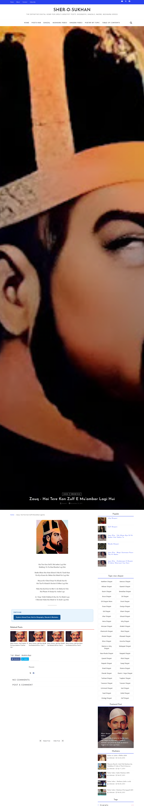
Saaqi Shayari (124, 663)
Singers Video (76, 23)
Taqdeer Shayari (125, 678)
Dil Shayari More (106, 601)
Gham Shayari (125, 611)
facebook (16, 659)
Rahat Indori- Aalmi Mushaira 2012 (118, 773)
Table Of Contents (111, 23)
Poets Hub (36, 23)
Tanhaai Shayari (106, 678)
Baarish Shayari (125, 586)
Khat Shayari (125, 631)
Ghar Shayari (106, 616)
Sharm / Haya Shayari (125, 673)
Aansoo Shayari (125, 581)
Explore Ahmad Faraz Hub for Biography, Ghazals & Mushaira (37, 617)
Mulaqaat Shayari (125, 646)
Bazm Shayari (106, 591)
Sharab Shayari (107, 673)
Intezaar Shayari (106, 626)
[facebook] (129, 2)
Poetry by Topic (92, 23)
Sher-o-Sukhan (72, 10)
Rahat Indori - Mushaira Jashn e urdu (119, 781)
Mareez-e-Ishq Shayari (107, 647)
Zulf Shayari (112, 527)
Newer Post (46, 741)
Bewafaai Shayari (125, 591)
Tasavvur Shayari (106, 683)
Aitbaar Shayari (107, 586)
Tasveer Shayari (125, 683)
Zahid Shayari (125, 693)
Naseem (64, 503)
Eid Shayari (106, 611)
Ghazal (46, 23)
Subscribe (33, 2)
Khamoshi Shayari (106, 631)
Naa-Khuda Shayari (106, 653)
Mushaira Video (60, 23)
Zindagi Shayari (106, 698)
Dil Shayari (125, 596)
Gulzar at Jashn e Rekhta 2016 (117, 755)
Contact (25, 2)
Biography (104, 805)
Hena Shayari (106, 621)
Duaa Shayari (106, 606)
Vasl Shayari (125, 688)
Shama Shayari (125, 668)
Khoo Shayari (106, 641)
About (18, 2)
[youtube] (122, 2)
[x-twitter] (125, 2)
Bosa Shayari (106, 596)
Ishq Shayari (112, 518)
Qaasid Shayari (107, 658)
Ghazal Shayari (125, 616)
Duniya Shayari (125, 606)
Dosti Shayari (124, 601)
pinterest (35, 659)
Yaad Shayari (106, 693)
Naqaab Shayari (125, 653)
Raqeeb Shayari (106, 663)
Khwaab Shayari (125, 636)
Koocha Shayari (125, 641)
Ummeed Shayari (106, 688)
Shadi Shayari (106, 668)
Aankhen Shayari (106, 581)
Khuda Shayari (113, 544)
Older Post (56, 741)
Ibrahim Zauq (75, 494)
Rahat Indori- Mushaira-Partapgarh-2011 (120, 790)
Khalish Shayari (125, 626)
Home (12, 2)
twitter (26, 659)
